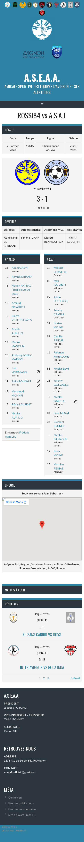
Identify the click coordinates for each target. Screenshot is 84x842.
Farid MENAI (61, 413)
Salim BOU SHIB (21, 381)
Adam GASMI (20, 267)
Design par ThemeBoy (14, 830)
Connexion (15, 797)
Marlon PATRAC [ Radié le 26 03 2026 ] (22, 289)
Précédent (10, 678)
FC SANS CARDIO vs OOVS (42, 634)
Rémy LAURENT (22, 404)
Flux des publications (21, 803)
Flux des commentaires (22, 809)
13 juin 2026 (42, 614)
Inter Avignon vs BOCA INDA (42, 667)
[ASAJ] (56, 172)
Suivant (75, 678)
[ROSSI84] (27, 172)
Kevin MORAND (22, 276)
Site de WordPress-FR (22, 814)
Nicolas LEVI (61, 368)
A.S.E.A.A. (42, 77)
